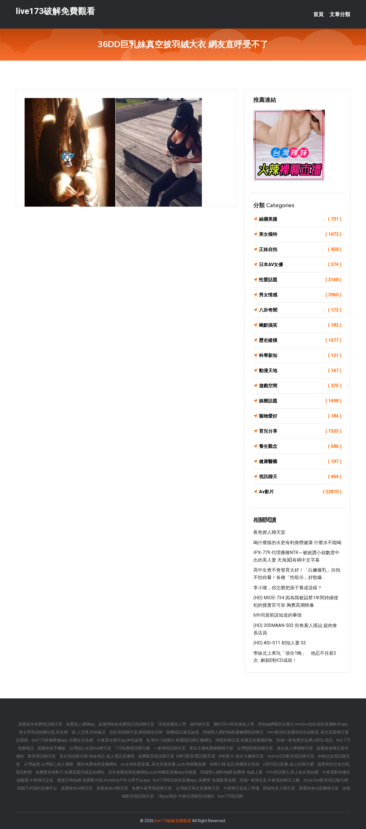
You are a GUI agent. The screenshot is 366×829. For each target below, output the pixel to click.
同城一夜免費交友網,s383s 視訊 (305, 740)
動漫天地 (300, 370)
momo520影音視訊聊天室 (291, 756)
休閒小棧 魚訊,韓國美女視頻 (235, 764)
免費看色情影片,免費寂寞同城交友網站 (70, 772)
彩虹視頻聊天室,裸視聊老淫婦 (136, 732)
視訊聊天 (300, 476)
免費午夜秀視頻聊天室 (152, 788)
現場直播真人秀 (172, 724)
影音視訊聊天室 (42, 756)
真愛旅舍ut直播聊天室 (319, 788)
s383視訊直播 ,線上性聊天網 (289, 764)
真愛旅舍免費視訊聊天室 (40, 724)
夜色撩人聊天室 (269, 532)
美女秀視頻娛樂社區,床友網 (44, 732)
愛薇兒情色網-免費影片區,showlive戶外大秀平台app (103, 780)
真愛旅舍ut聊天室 (77, 788)
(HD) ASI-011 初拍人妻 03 (279, 643)
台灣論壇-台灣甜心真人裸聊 (49, 764)
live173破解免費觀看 (55, 11)
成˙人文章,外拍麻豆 (89, 732)
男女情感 (300, 294)
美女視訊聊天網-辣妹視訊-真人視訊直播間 (97, 756)
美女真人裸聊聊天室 (295, 748)
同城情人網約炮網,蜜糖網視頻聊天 (233, 732)
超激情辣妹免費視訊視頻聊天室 (126, 724)
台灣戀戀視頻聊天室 (255, 748)
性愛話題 (300, 279)
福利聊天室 (200, 724)
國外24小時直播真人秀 (234, 724)
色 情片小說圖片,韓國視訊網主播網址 (179, 740)
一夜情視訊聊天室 (170, 748)
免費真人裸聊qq (81, 724)
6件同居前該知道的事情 (277, 615)
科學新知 (300, 355)
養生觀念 (300, 446)
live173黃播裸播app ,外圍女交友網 (63, 740)
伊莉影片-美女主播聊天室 (241, 756)
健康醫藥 (300, 461)
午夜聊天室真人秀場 (241, 788)
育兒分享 (300, 431)
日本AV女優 (300, 264)
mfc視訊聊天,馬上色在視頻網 (292, 772)
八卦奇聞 (300, 310)
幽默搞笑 (300, 325)
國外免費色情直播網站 (97, 764)
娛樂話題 (300, 400)
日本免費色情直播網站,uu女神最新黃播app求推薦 (152, 772)
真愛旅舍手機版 (51, 748)
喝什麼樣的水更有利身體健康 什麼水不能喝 (297, 542)
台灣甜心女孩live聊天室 (90, 748)
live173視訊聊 (230, 796)
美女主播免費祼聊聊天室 (211, 748)
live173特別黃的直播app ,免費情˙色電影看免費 (195, 780)
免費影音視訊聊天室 (156, 756)
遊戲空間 (300, 385)
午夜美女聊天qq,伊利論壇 (120, 740)
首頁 (318, 14)
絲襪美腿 (300, 219)
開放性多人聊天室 (279, 788)
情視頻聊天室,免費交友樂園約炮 (244, 740)
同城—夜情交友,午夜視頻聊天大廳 (270, 780)
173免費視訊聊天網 (133, 748)
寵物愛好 (300, 416)
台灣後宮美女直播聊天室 (198, 788)
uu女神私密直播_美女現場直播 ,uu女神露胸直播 (164, 764)
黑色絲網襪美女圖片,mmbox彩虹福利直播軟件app (303, 724)
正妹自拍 (300, 249)
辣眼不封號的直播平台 (37, 788)
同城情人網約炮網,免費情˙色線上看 (231, 772)
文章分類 (340, 14)
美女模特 (300, 234)
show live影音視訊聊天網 (325, 780)
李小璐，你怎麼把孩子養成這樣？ (287, 587)
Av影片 (300, 491)
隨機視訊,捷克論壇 (183, 732)
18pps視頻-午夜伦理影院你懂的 (186, 796)
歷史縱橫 (300, 340)
